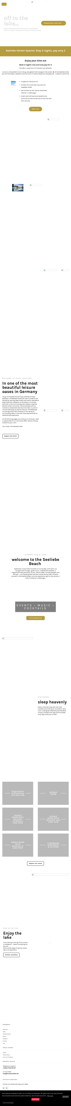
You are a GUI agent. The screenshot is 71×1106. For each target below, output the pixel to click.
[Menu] (4, 4)
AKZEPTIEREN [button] (35, 1099)
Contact (5, 1041)
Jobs (4, 1043)
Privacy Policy (6, 1054)
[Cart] (69, 4)
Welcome (5, 1029)
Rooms (4, 1036)
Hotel (4, 1031)
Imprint (4, 1052)
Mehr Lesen (50, 1095)
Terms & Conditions (8, 1057)
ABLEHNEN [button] (65, 1096)
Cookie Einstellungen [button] (8, 1102)
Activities (5, 1038)
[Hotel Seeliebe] (35, 4)
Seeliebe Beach (7, 1034)
